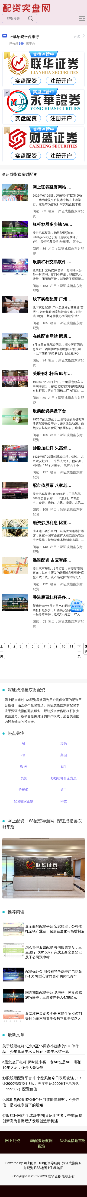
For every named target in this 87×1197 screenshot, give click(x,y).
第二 (63, 789)
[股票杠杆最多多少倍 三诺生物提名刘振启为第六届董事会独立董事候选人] (13, 1017)
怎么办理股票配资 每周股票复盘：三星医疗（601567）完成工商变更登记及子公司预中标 (53, 952)
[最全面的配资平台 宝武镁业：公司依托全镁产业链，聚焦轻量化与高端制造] (13, 929)
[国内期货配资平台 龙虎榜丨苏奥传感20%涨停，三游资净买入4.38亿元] (13, 996)
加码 (63, 743)
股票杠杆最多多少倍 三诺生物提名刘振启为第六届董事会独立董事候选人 (53, 1016)
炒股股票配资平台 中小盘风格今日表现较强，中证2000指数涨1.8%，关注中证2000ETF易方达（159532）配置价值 (41, 1083)
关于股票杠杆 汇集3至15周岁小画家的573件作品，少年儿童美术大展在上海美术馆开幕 (40, 1048)
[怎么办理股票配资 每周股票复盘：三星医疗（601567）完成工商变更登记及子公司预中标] (13, 952)
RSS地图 (40, 1167)
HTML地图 (56, 1167)
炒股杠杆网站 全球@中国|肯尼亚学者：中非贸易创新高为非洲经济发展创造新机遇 (42, 1118)
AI (23, 743)
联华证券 (54, 1176)
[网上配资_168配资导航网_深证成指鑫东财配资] (27, 7)
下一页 (79, 651)
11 (71, 646)
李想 (23, 778)
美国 (63, 755)
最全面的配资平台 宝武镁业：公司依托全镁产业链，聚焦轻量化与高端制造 (54, 928)
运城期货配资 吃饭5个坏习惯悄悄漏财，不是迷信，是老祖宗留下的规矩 (41, 1102)
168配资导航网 (40, 1140)
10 (63, 646)
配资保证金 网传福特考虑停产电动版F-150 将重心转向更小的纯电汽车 (53, 973)
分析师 (23, 789)
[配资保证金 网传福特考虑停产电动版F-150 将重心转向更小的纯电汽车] (13, 974)
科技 (63, 801)
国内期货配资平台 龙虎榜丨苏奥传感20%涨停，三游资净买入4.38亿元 (53, 995)
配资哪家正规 (23, 801)
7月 (23, 755)
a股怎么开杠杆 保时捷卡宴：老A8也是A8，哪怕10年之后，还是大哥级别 (41, 1064)
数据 (23, 766)
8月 (63, 766)
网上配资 (12, 1140)
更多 (77, 36)
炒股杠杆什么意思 (64, 778)
